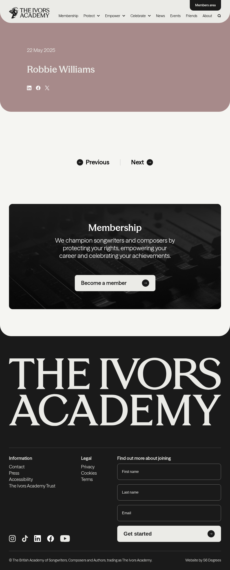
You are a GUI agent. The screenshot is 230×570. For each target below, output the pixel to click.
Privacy (88, 466)
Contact (17, 466)
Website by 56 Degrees (203, 560)
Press (14, 473)
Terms (87, 479)
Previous (97, 162)
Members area (205, 5)
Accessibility (21, 479)
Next (137, 162)
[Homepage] (29, 12)
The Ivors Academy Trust (32, 486)
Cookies (89, 473)
